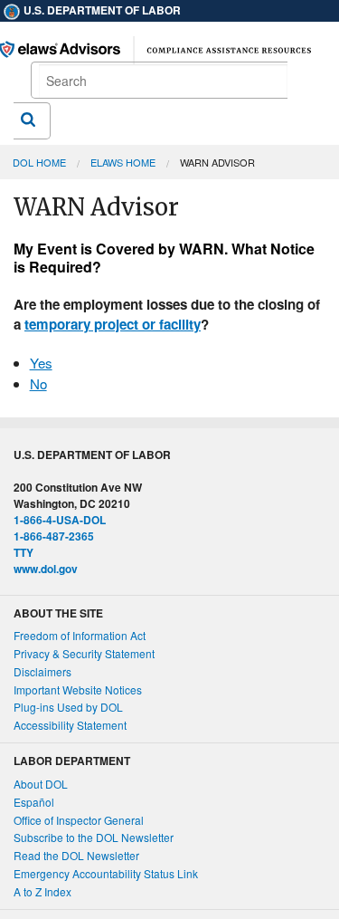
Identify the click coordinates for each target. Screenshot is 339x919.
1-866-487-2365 (54, 536)
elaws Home (122, 162)
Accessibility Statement (70, 724)
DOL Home (39, 162)
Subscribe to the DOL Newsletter (94, 837)
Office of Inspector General (79, 820)
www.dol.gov (46, 568)
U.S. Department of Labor (101, 10)
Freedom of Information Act (80, 635)
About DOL (41, 783)
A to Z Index (42, 891)
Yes (41, 362)
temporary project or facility (112, 324)
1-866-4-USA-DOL (60, 520)
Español (34, 801)
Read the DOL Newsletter (76, 855)
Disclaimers (42, 671)
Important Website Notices (78, 689)
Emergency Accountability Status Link (106, 873)
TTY (23, 552)
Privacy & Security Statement (84, 653)
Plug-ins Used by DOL (68, 706)
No (38, 383)
